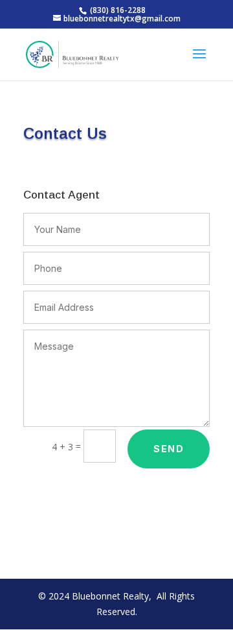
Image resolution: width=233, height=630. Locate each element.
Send (168, 448)
